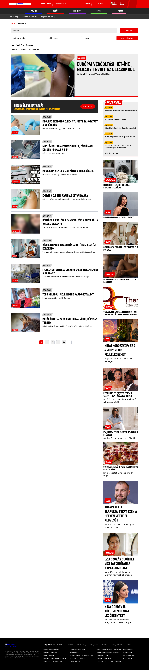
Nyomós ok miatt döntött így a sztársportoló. (119, 526)
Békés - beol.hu (49, 655)
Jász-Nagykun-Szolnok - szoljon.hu (109, 650)
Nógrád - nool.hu (102, 655)
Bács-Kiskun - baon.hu (51, 650)
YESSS (120, 10)
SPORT (99, 10)
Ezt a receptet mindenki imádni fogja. (118, 474)
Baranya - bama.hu (50, 652)
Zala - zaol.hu (128, 658)
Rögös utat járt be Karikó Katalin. (56, 298)
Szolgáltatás (117, 645)
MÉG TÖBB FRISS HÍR (111, 153)
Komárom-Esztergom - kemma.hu (108, 652)
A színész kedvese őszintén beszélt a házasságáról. (120, 400)
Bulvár (104, 645)
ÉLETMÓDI (77, 10)
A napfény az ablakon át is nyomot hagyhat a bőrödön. (118, 573)
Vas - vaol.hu (127, 652)
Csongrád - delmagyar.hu (53, 661)
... (58, 342)
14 (64, 342)
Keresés (101, 4)
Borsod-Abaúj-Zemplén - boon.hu (55, 658)
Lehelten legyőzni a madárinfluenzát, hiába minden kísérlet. (67, 326)
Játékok (87, 4)
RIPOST (13, 23)
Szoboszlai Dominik (29, 17)
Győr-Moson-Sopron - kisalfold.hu (81, 655)
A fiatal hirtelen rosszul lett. (53, 153)
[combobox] (24, 38)
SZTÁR (55, 10)
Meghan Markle (47, 17)
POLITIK (34, 10)
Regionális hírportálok (53, 645)
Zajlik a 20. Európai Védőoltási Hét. (93, 74)
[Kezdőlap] (20, 4)
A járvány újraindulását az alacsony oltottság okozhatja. (65, 277)
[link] (15, 132)
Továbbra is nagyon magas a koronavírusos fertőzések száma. (68, 252)
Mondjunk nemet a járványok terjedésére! (60, 174)
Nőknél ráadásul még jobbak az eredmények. (61, 128)
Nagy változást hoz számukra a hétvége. (119, 360)
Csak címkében (127, 38)
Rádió (129, 645)
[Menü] (133, 4)
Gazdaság (81, 645)
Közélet (70, 645)
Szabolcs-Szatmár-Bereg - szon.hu (109, 661)
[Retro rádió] (112, 4)
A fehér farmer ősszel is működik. (119, 438)
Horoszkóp (14, 17)
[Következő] (70, 342)
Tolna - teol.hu (128, 650)
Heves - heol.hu (75, 661)
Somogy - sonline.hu (104, 658)
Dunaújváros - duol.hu (77, 650)
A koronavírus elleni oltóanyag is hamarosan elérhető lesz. (66, 199)
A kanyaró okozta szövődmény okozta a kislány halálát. (65, 227)
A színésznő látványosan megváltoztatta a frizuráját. (117, 621)
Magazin (94, 645)
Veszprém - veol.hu (129, 655)
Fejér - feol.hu (74, 652)
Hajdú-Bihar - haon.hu (77, 658)
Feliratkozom (87, 106)
